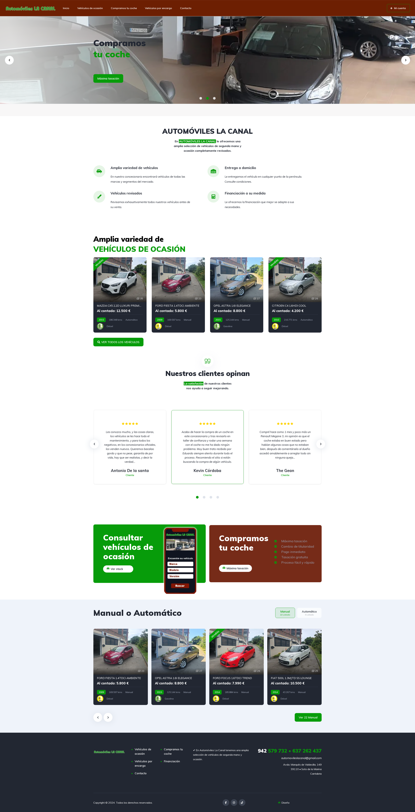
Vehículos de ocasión (90, 8)
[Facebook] (226, 802)
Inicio (66, 8)
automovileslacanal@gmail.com (301, 758)
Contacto (185, 8)
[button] (200, 98)
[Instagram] (234, 802)
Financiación (172, 761)
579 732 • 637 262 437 (290, 751)
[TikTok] (242, 802)
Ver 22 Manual (308, 717)
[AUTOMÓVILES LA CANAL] (30, 8)
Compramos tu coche (124, 8)
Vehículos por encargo (158, 8)
